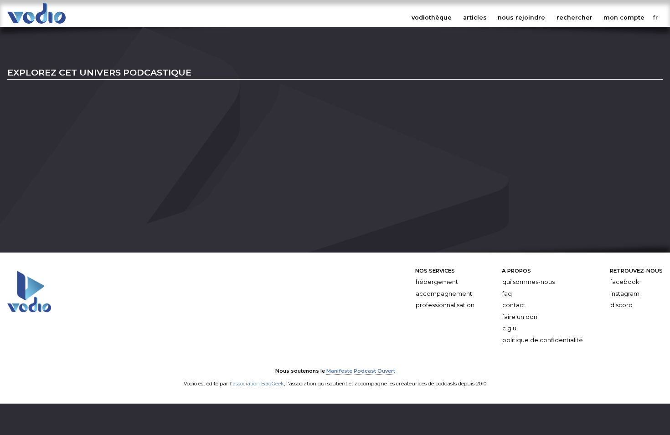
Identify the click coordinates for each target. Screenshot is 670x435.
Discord (621, 305)
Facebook (624, 281)
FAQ (507, 293)
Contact (514, 305)
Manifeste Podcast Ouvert (360, 371)
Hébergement (437, 281)
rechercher (575, 17)
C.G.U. (510, 328)
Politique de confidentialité (542, 340)
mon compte (623, 17)
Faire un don (519, 317)
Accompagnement (444, 293)
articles (475, 17)
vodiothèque (432, 17)
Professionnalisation (445, 305)
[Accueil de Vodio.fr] (36, 24)
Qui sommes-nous (528, 281)
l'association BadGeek (257, 383)
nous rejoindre (521, 17)
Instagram (624, 293)
